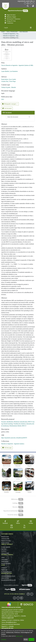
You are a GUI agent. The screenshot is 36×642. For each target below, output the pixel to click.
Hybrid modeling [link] (8, 423)
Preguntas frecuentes (5, 540)
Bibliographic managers (10, 104)
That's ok (31, 639)
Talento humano (4, 561)
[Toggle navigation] (30, 27)
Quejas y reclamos (5, 542)
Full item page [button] (8, 447)
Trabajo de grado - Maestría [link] (8, 87)
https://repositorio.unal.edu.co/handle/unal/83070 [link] (14, 437)
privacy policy (19, 636)
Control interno (4, 559)
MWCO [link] (24, 426)
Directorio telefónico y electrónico (11, 585)
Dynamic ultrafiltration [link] (7, 421)
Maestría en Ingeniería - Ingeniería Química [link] (11, 35)
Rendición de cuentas (6, 563)
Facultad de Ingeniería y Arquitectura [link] (11, 33)
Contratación (4, 567)
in (28, 594)
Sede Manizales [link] (23, 31)
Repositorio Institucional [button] (15, 10)
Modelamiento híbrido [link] (15, 426)
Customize (3, 639)
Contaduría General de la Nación (8, 576)
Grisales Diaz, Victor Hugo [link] (8, 81)
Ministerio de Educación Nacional (8, 580)
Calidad (3, 557)
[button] (28, 6)
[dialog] (18, 635)
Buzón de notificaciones (6, 571)
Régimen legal (4, 569)
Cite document (8, 108)
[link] (17, 65)
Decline (25, 639)
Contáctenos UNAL (5, 538)
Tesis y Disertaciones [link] (12, 31)
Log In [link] (6, 27)
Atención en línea (5, 536)
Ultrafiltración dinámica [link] (19, 423)
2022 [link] (2, 99)
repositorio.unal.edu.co (26, 1)
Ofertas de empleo (5, 553)
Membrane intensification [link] (20, 421)
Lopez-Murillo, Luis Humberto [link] (9, 71)
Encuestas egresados (5, 547)
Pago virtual (3, 549)
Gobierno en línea (5, 578)
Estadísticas (3, 551)
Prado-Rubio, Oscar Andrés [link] (8, 79)
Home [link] (3, 31)
